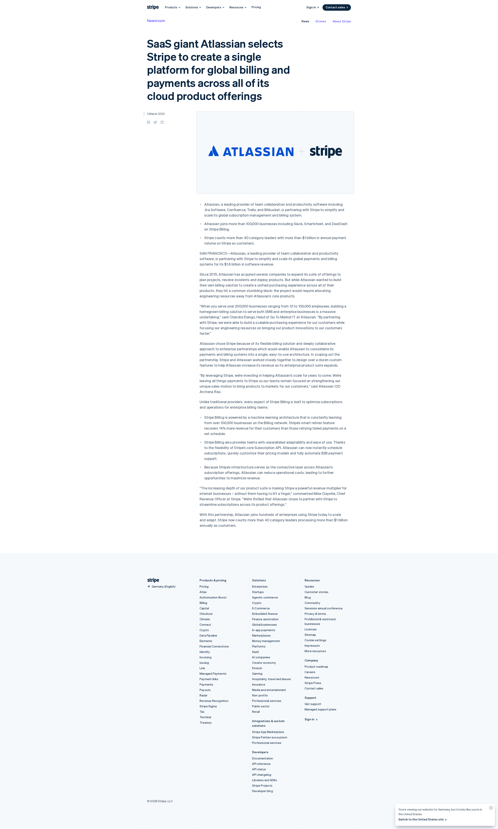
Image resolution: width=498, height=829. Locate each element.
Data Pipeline (208, 635)
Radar (203, 695)
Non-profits (260, 695)
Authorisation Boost (213, 597)
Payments (206, 684)
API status (259, 769)
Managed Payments (213, 673)
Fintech (257, 668)
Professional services (266, 701)
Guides (309, 586)
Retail (256, 712)
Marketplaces (261, 635)
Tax (202, 712)
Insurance (258, 684)
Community (312, 603)
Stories (321, 21)
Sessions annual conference (324, 608)
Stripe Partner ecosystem (269, 737)
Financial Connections (214, 646)
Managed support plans (320, 709)
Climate (205, 619)
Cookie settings (315, 640)
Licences (311, 629)
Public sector (261, 706)
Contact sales (335, 7)
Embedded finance (265, 614)
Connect (205, 624)
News (305, 21)
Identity (205, 652)
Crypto (204, 630)
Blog (308, 597)
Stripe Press (313, 683)
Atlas (203, 592)
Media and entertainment (269, 690)
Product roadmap (316, 666)
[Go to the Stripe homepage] (151, 580)
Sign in (311, 7)
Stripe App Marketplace (268, 732)
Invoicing (205, 657)
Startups (258, 592)
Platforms (259, 646)
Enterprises (260, 586)
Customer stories (316, 592)
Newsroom (156, 20)
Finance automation (265, 619)
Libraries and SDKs (264, 780)
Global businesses (264, 624)
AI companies (261, 657)
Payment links (209, 679)
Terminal (205, 717)
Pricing (256, 7)
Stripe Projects (262, 785)
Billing (203, 603)
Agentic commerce (265, 597)
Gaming (257, 673)
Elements (206, 641)
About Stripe (341, 21)
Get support (313, 704)
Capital (204, 608)
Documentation (262, 758)
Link (202, 668)
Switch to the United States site (421, 819)
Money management (266, 641)
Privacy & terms (315, 614)
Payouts (205, 690)
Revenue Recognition (214, 701)
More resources (315, 651)
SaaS (255, 652)
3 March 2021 (156, 114)
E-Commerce (261, 608)
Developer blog (262, 791)
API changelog (261, 775)
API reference (261, 764)
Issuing (204, 663)
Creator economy (264, 663)
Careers (310, 672)
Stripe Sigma (208, 706)
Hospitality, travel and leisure (271, 679)
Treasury (206, 722)
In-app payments (263, 630)
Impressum (312, 645)
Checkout (206, 614)
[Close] (490, 808)
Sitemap (310, 635)
